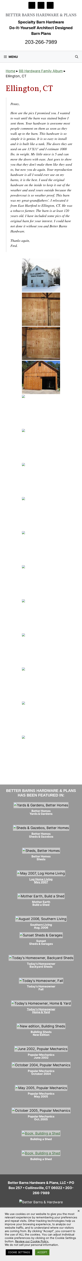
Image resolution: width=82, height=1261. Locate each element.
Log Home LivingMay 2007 (41, 880)
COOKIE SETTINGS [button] (19, 1252)
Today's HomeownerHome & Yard (41, 1010)
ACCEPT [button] (42, 1252)
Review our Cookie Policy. (32, 1241)
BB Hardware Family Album (41, 71)
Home (10, 71)
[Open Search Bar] (76, 56)
